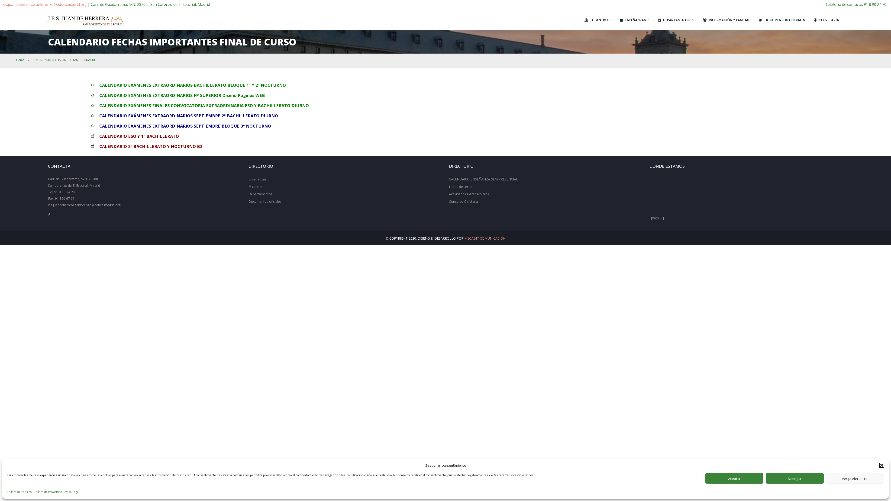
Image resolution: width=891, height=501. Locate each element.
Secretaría (829, 20)
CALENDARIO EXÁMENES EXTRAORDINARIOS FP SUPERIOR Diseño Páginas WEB (182, 95)
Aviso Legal (72, 492)
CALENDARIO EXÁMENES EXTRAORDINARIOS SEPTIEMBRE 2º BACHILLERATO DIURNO (188, 116)
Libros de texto (460, 186)
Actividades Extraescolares (469, 194)
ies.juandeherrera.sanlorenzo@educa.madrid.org (44, 4)
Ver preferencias (855, 478)
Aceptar (734, 478)
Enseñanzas (636, 20)
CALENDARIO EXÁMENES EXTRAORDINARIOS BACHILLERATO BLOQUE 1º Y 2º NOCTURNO (192, 85)
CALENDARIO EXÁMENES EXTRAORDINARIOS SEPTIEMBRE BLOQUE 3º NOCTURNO (185, 126)
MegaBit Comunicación (485, 238)
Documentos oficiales (785, 20)
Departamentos (677, 20)
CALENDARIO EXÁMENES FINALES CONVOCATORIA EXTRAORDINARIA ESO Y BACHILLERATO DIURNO (204, 105)
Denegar (795, 478)
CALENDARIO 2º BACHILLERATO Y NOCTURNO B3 (150, 146)
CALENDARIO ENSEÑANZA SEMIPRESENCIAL (483, 179)
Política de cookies (19, 492)
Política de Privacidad (48, 492)
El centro (600, 20)
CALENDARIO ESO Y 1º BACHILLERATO (139, 136)
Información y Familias (729, 20)
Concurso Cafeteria (463, 201)
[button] (881, 465)
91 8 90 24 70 (64, 192)
